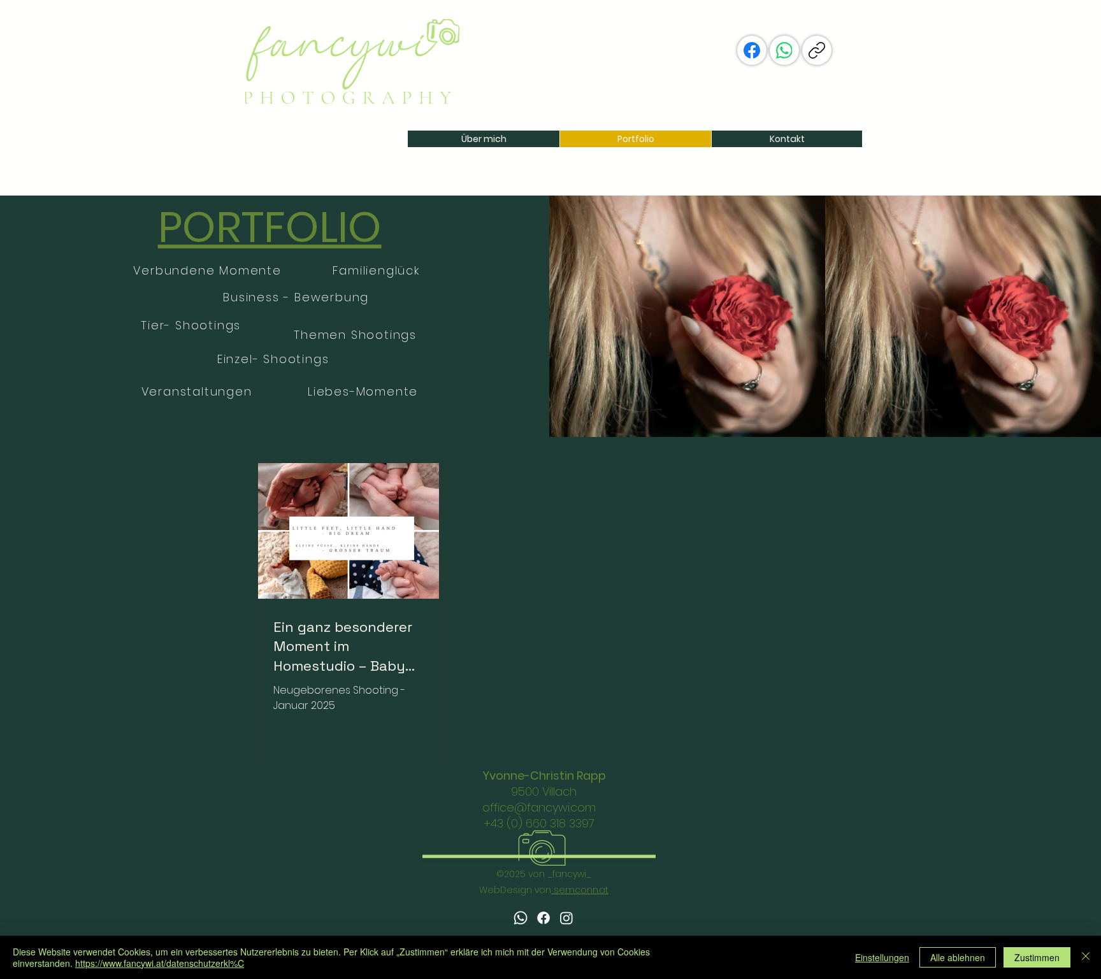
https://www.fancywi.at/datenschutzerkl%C (159, 963)
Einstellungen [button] (882, 957)
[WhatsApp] (784, 50)
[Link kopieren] (816, 50)
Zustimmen (1037, 957)
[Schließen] (1085, 957)
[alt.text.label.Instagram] (566, 918)
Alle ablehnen (957, 957)
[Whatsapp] (520, 918)
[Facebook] (751, 50)
